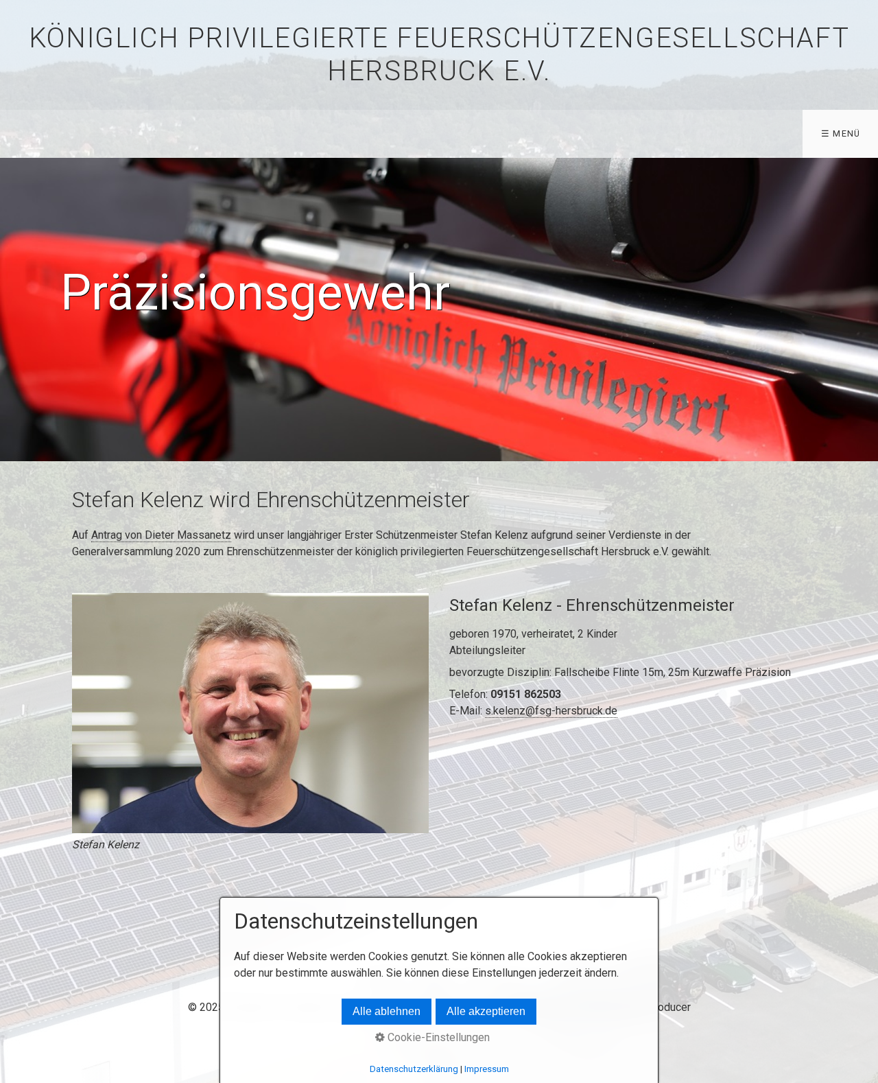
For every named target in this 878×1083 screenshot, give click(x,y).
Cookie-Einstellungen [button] (437, 1037)
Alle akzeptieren (486, 1011)
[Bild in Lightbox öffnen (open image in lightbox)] (250, 713)
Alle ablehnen (386, 1011)
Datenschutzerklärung (414, 1069)
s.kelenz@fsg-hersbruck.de (551, 710)
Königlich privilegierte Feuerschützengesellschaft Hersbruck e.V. (439, 54)
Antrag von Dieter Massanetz (161, 535)
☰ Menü (841, 133)
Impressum (486, 1069)
